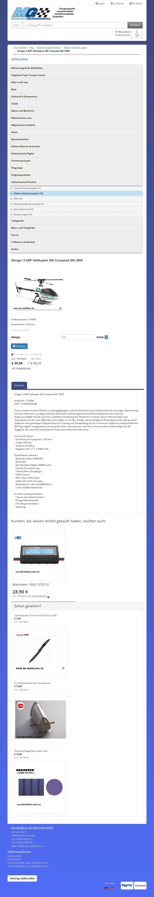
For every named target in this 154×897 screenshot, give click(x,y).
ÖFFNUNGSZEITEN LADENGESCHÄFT (28, 866)
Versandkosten (23, 368)
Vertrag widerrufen (22, 878)
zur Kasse (118, 3)
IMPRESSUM (14, 859)
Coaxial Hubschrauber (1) (27, 188)
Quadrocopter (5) (23, 214)
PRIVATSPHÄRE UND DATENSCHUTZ (27, 863)
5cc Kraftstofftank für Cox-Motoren (32, 683)
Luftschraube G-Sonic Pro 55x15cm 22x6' (35, 615)
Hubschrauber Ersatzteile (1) (29, 204)
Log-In (101, 3)
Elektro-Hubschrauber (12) (28, 193)
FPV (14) (18, 198)
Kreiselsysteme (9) (23, 209)
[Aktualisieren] (106, 337)
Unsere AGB (14, 856)
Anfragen (20, 346)
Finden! (135, 25)
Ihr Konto (137, 3)
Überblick (19, 385)
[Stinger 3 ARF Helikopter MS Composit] (77, 291)
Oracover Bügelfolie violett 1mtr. (31, 751)
